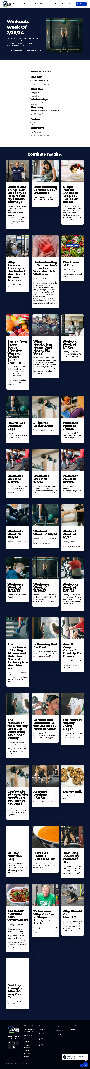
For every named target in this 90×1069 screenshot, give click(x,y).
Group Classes (28, 1035)
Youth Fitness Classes (28, 1055)
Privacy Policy (59, 1030)
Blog (56, 4)
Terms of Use (59, 1035)
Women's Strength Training (27, 1047)
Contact (71, 4)
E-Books (64, 4)
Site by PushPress (28, 1063)
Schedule (34, 4)
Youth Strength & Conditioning (29, 1030)
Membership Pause (43, 1039)
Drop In (26, 4)
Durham (73, 1029)
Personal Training (27, 1040)
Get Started (81, 4)
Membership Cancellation (43, 1045)
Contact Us (42, 1034)
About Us (42, 1029)
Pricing (42, 4)
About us (50, 4)
